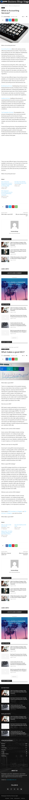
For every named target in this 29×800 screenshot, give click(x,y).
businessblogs (7, 16)
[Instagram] (18, 789)
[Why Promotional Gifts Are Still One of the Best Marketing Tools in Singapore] (5, 332)
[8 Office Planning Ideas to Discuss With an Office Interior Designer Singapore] (5, 259)
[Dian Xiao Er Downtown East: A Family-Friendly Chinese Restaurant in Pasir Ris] (5, 317)
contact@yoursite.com (11, 779)
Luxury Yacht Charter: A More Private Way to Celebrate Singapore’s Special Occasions (18, 251)
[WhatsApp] (16, 20)
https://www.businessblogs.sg (14, 233)
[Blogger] (8, 789)
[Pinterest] (13, 20)
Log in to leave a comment (14, 273)
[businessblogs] (2, 16)
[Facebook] (7, 20)
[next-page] (4, 264)
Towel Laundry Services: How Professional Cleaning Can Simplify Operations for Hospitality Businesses (18, 324)
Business (6, 5)
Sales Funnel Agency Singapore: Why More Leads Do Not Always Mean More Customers (18, 244)
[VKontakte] (21, 789)
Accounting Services (6, 49)
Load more (14, 337)
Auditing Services (5, 98)
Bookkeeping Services (6, 86)
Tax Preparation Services (7, 112)
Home (2, 5)
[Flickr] (14, 789)
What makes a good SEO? (7, 214)
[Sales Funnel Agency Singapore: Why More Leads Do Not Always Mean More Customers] (5, 244)
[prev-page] (2, 264)
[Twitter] (10, 20)
